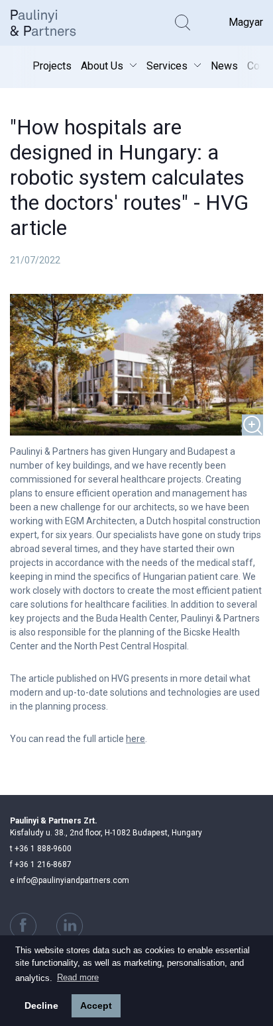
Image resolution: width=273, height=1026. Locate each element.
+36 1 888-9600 (41, 848)
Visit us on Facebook (23, 926)
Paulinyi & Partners (53, 22)
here (135, 738)
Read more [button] (78, 977)
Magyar (246, 22)
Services (167, 66)
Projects (52, 66)
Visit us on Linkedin (69, 926)
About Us (102, 66)
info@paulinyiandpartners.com (69, 880)
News (224, 66)
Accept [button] (96, 1005)
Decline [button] (41, 1005)
